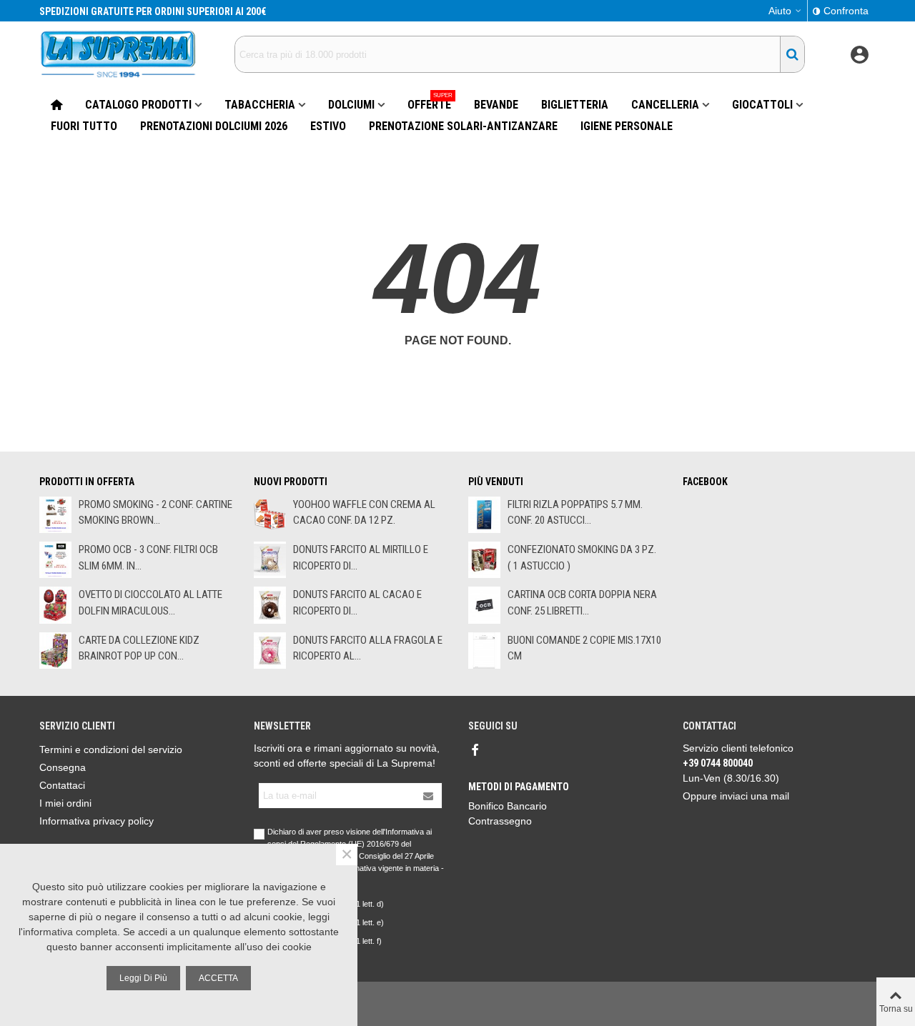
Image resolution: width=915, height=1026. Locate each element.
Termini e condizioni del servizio (110, 749)
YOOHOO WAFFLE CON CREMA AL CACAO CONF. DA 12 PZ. (364, 512)
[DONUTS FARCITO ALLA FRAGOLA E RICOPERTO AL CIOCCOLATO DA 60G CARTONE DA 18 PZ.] (270, 650)
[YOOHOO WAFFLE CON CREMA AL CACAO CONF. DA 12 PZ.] (270, 515)
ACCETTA (218, 978)
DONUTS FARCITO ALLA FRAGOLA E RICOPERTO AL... (367, 648)
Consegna (62, 767)
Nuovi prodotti (290, 481)
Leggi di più (143, 978)
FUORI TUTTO (84, 126)
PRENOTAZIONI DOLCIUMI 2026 (213, 126)
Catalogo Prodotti (138, 104)
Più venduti (495, 481)
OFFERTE (429, 102)
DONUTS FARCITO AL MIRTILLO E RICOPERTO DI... (360, 557)
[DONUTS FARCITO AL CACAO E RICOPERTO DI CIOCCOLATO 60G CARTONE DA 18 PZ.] (270, 605)
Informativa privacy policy (96, 821)
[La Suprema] (118, 54)
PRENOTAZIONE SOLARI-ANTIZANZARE (463, 126)
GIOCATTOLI (762, 104)
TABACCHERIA (259, 104)
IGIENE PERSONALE (626, 126)
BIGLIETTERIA (574, 104)
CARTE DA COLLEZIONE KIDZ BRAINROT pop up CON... (139, 648)
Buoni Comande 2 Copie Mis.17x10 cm (584, 648)
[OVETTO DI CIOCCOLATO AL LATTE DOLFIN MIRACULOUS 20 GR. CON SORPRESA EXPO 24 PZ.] (55, 605)
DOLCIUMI (351, 104)
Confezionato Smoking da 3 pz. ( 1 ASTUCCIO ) (582, 557)
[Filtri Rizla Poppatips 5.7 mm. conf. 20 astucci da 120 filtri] (484, 515)
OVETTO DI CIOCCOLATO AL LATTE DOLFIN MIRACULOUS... (150, 602)
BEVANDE (496, 104)
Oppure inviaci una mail (736, 796)
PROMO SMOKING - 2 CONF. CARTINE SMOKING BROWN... (155, 512)
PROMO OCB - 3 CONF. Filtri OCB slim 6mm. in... (148, 557)
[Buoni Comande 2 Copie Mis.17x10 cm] (484, 650)
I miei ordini (65, 803)
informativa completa (70, 931)
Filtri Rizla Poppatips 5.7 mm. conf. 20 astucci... (575, 512)
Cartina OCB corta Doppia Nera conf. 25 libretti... (582, 602)
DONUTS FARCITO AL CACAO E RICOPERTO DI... (357, 602)
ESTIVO (328, 126)
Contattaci (62, 785)
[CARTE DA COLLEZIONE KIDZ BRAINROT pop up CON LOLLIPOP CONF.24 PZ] (55, 650)
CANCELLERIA (665, 104)
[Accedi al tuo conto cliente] (859, 55)
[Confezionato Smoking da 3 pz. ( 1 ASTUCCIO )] (484, 560)
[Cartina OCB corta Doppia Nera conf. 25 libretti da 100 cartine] (484, 605)
